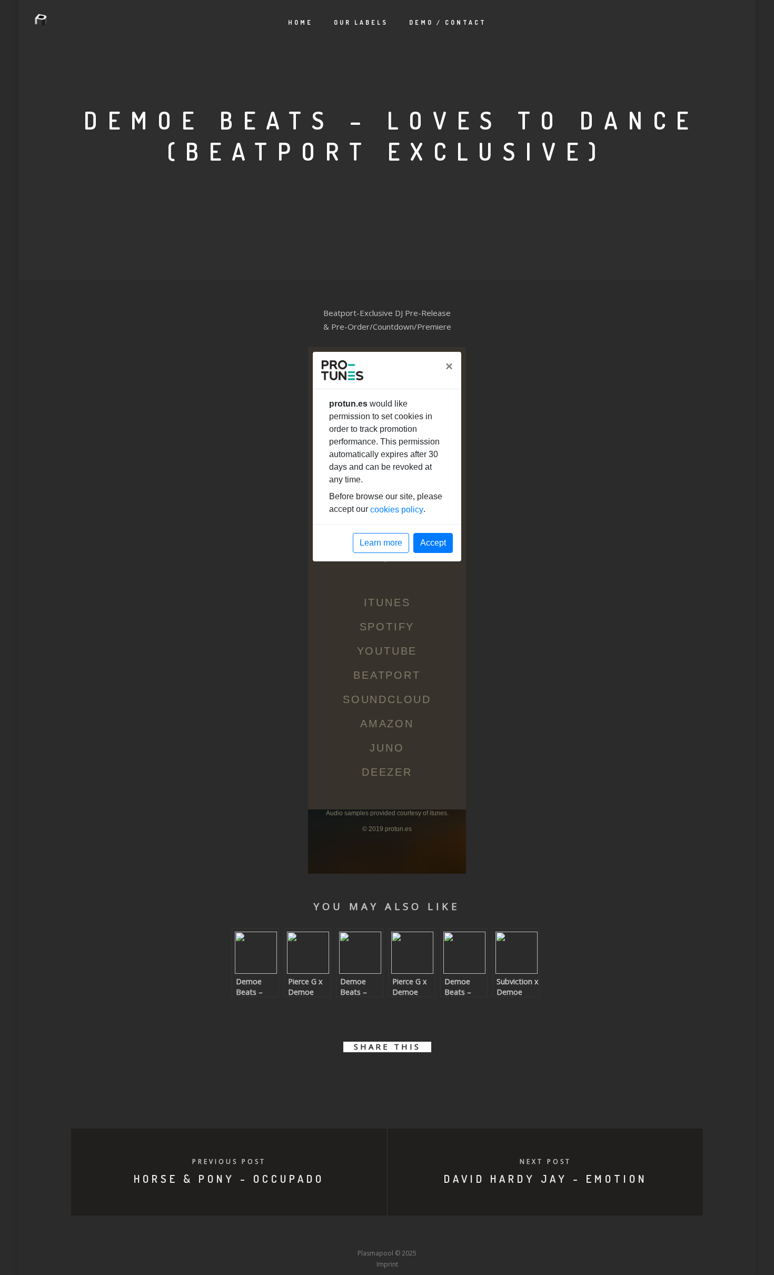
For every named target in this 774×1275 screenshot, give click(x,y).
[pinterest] (399, 1077)
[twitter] (351, 1077)
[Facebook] (309, 1233)
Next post (545, 1161)
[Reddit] (406, 1233)
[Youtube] (387, 1233)
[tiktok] (465, 1233)
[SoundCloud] (426, 1233)
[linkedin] (375, 1077)
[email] (446, 1077)
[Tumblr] (348, 1233)
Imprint (387, 1264)
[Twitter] (328, 1233)
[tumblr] (422, 1077)
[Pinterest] (445, 1233)
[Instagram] (367, 1233)
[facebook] (328, 1077)
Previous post (229, 1161)
